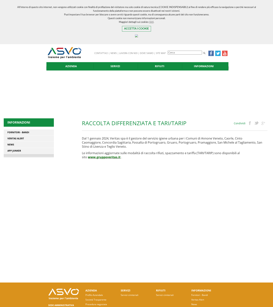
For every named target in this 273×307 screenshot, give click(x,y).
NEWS (113, 53)
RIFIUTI (159, 66)
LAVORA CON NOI (128, 53)
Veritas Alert (15, 138)
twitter (256, 123)
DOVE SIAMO (146, 53)
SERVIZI (115, 66)
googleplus (263, 123)
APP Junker (14, 150)
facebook (249, 123)
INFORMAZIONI (204, 66)
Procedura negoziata (96, 304)
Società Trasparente (95, 299)
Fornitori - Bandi (18, 132)
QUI (151, 22)
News (10, 144)
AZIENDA (71, 66)
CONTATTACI (101, 53)
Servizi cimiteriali (129, 295)
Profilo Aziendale (94, 295)
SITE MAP (161, 53)
